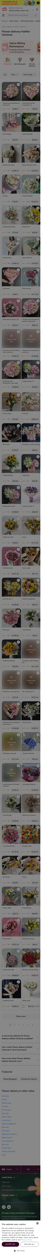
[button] (20, 1250)
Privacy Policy (26, 1240)
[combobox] (37, 1223)
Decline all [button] (29, 1244)
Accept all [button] (10, 1244)
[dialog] (20, 1237)
